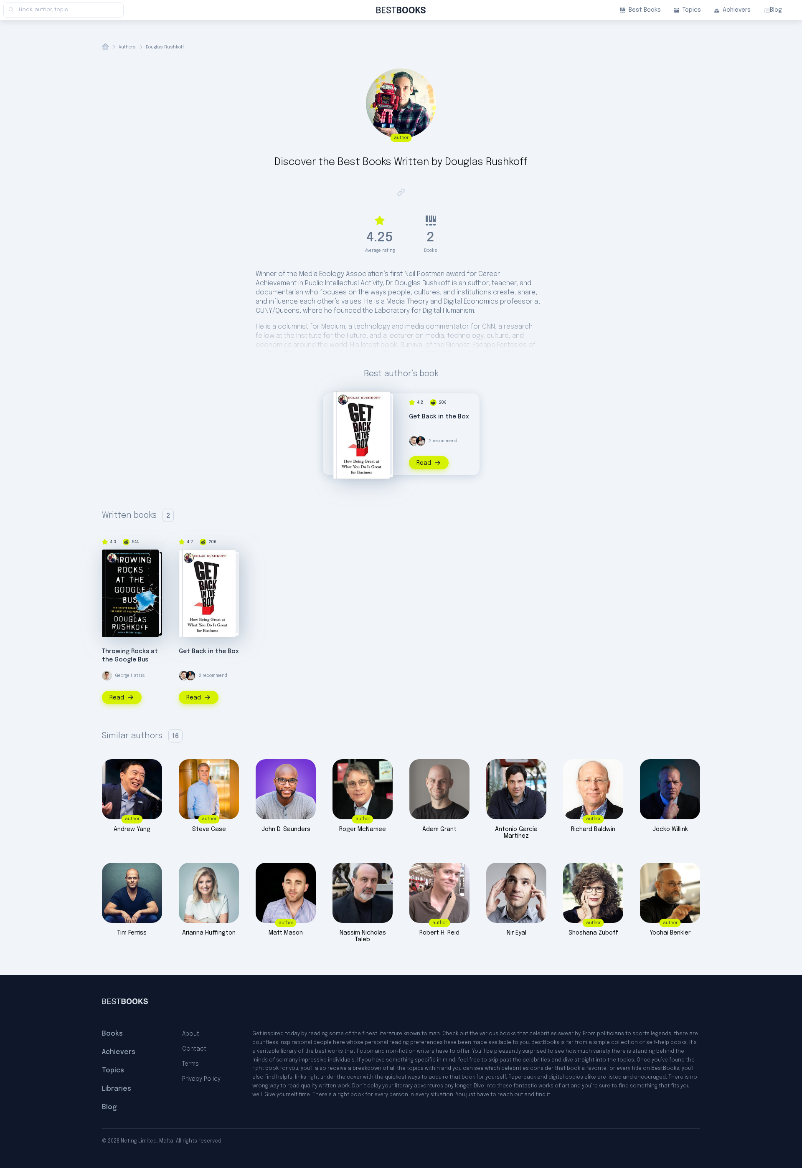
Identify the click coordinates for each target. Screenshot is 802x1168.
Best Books (645, 10)
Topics (692, 10)
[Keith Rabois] (421, 441)
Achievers (737, 10)
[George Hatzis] (107, 676)
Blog (776, 10)
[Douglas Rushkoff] (343, 400)
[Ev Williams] (414, 441)
